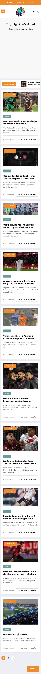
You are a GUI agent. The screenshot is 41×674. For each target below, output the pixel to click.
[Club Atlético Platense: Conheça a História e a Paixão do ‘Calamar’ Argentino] (20, 102)
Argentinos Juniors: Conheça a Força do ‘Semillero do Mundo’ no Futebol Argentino (20, 282)
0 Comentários (9, 140)
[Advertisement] (20, 54)
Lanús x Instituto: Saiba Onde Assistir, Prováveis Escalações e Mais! (19, 462)
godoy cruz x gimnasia (15, 634)
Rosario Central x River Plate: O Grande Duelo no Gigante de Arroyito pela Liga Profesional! (19, 517)
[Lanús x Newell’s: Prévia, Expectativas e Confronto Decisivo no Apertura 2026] (20, 376)
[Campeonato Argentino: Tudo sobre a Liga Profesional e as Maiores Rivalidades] (20, 209)
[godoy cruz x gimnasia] (20, 611)
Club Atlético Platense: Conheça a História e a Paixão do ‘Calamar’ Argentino (20, 122)
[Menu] (3, 11)
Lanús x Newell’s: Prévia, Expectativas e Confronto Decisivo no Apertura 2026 (16, 399)
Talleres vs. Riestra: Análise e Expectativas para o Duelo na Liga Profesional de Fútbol (18, 337)
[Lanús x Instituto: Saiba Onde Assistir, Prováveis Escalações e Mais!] (20, 438)
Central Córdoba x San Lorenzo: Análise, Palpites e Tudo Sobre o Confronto (19, 177)
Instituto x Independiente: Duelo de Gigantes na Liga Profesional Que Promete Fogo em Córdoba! (20, 573)
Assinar (33, 669)
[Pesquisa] (34, 11)
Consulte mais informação (27, 140)
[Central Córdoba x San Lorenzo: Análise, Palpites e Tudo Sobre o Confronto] (20, 157)
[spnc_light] (38, 12)
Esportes (7, 116)
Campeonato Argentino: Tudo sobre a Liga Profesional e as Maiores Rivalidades (18, 226)
